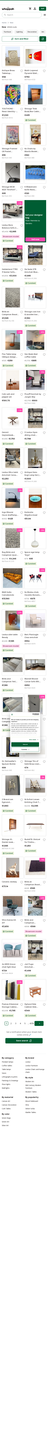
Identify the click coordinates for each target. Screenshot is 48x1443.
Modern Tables (31, 1092)
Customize (24, 749)
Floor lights (6, 1084)
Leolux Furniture (31, 1065)
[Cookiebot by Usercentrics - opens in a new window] (32, 714)
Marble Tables (30, 1112)
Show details (32, 739)
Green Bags (6, 1118)
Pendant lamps (7, 1062)
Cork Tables (6, 1108)
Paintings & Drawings (10, 1080)
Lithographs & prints (9, 1077)
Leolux (27, 1062)
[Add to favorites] (22, 71)
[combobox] (23, 14)
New (11, 23)
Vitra (27, 1105)
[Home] (14, 8)
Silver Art (5, 1125)
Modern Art (29, 1081)
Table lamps (6, 1069)
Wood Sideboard (31, 1101)
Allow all (25, 744)
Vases (4, 1073)
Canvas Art (6, 1101)
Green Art (5, 1122)
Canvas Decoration (9, 1105)
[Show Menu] (44, 14)
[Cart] (30, 8)
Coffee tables (7, 1065)
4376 (32, 1023)
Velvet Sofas (30, 1108)
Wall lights (6, 1088)
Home (4, 23)
